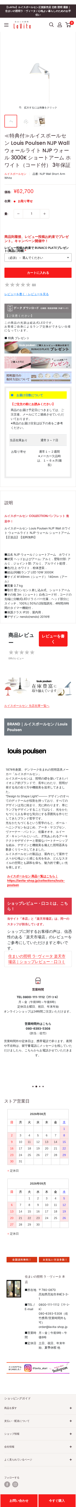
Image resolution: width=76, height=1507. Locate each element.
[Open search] (51, 24)
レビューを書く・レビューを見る (26, 294)
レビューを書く (53, 639)
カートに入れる (38, 273)
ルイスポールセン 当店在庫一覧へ (26, 705)
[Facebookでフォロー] (7, 1484)
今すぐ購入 (57, 1501)
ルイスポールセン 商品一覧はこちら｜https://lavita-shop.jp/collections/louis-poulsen (36, 880)
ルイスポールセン (15, 173)
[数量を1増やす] (44, 213)
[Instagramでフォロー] (15, 1484)
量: (6, 213)
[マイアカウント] (60, 24)
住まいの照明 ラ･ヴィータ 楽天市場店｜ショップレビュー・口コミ (36, 959)
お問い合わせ (19, 1501)
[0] (68, 24)
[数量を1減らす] (18, 213)
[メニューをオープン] (6, 25)
